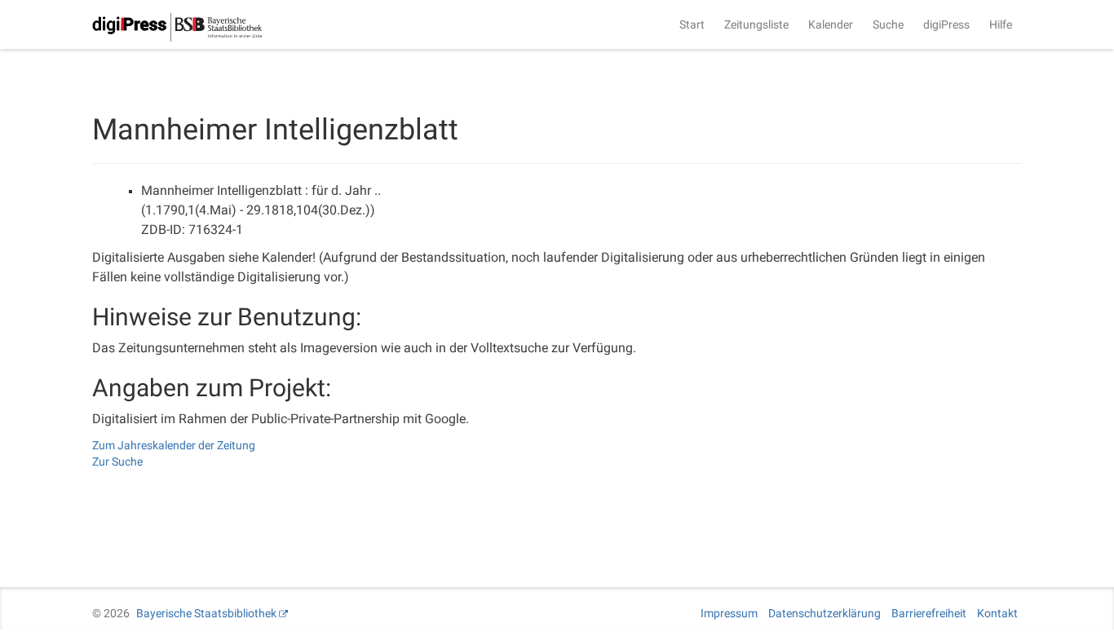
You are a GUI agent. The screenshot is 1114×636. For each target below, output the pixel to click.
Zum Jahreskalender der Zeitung (173, 445)
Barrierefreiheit (928, 613)
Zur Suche (117, 461)
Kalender (830, 24)
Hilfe (1000, 24)
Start (692, 24)
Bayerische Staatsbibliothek (206, 613)
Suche (888, 24)
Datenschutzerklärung (824, 613)
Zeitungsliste (756, 24)
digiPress (946, 24)
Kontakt (997, 613)
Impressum (729, 613)
